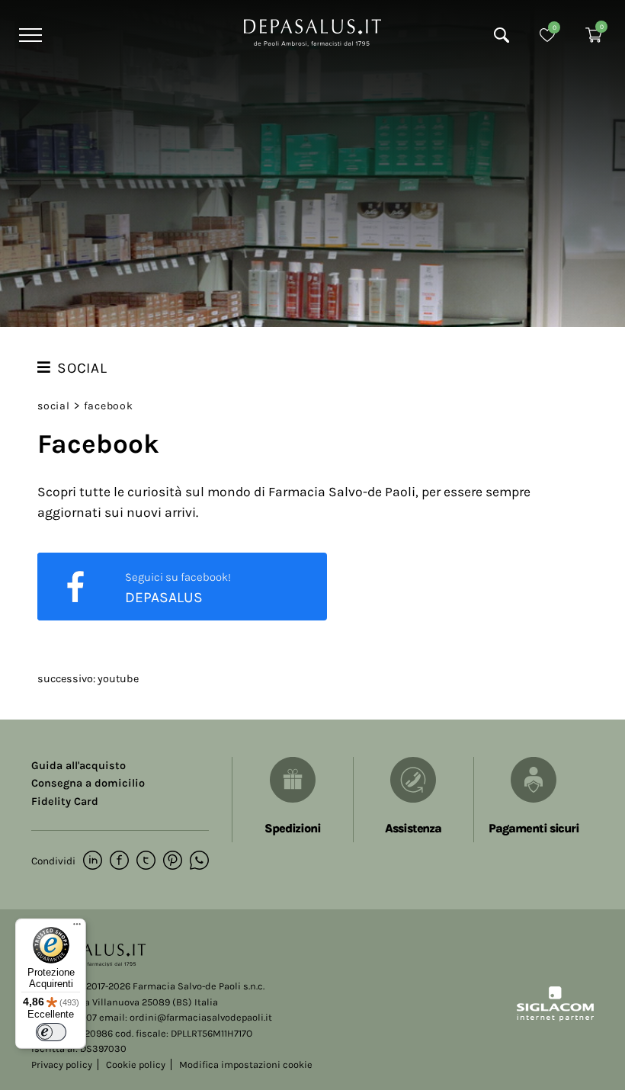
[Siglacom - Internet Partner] (555, 1018)
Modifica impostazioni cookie (245, 1064)
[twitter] (145, 861)
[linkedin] (92, 861)
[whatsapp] (199, 861)
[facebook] (119, 861)
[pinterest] (172, 861)
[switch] (51, 1032)
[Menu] (28, 35)
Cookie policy (135, 1064)
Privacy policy (61, 1064)
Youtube (118, 678)
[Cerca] (501, 35)
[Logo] (312, 31)
